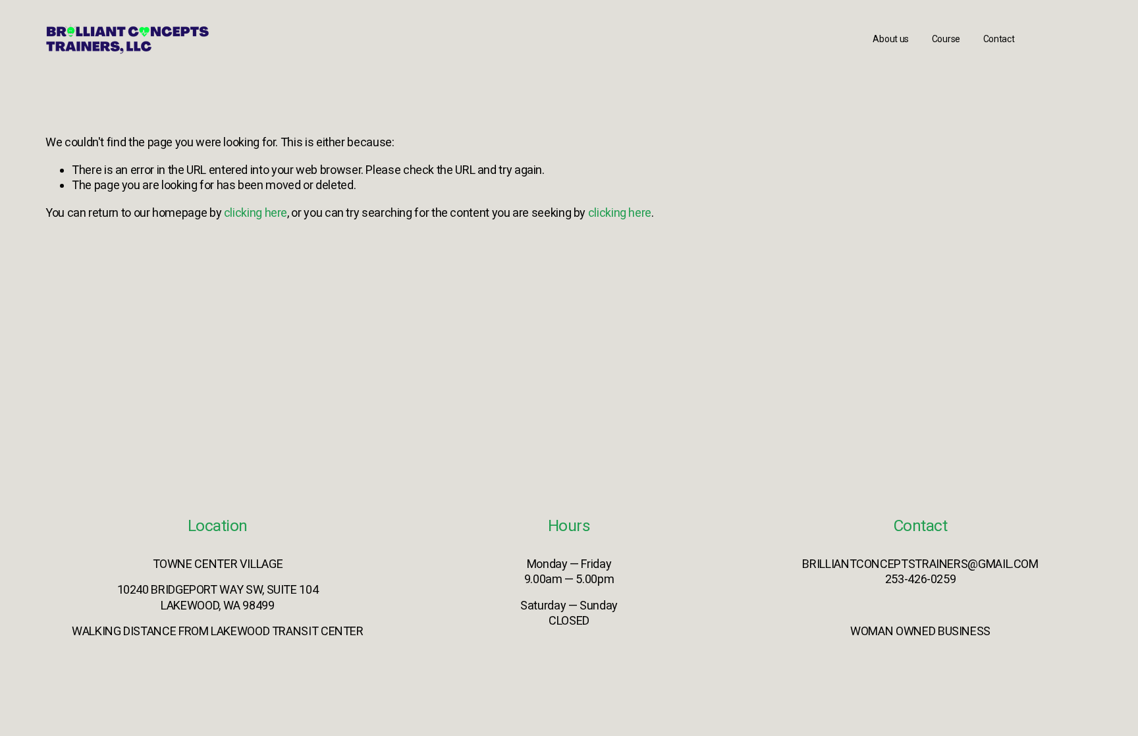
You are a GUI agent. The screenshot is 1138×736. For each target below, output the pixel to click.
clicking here (255, 212)
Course (946, 39)
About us (891, 39)
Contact (999, 39)
